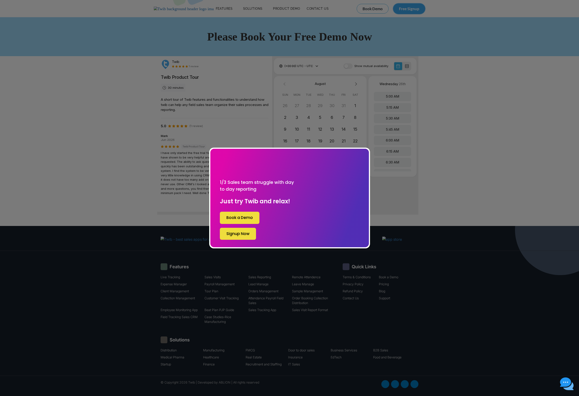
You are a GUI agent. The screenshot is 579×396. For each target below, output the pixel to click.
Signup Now (237, 233)
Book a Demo (239, 217)
